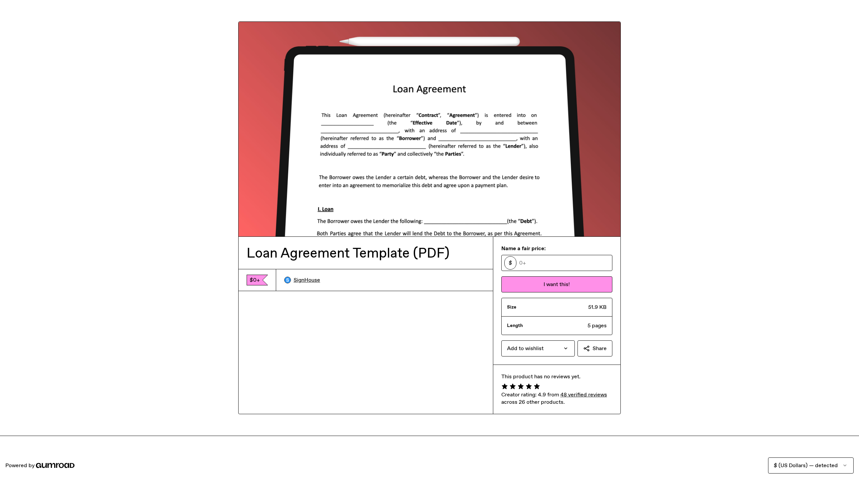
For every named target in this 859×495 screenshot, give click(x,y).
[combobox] (538, 348)
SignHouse (307, 280)
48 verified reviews (583, 394)
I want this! (557, 284)
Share (600, 348)
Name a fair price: (523, 248)
